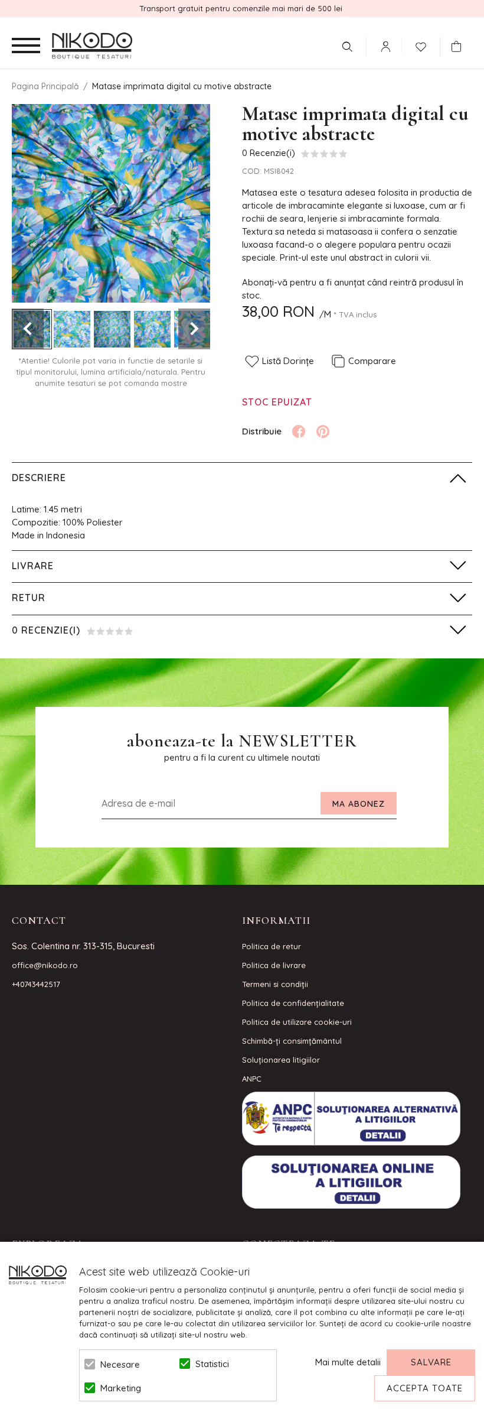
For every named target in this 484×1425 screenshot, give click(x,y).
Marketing (120, 1388)
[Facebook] (298, 431)
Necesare (120, 1364)
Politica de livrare (274, 965)
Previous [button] (28, 329)
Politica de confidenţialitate (293, 1003)
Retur (28, 597)
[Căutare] (347, 47)
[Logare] (385, 47)
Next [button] (194, 329)
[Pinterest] (322, 431)
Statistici (212, 1363)
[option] (111, 203)
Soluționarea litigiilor (281, 1059)
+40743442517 (36, 984)
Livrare (33, 566)
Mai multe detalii (348, 1362)
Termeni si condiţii (275, 984)
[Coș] (459, 47)
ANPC (251, 1078)
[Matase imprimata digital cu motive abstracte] (72, 329)
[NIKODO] (92, 46)
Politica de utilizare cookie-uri (297, 1022)
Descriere (39, 477)
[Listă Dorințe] (421, 45)
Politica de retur (271, 946)
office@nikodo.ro (45, 965)
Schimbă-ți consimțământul (292, 1041)
